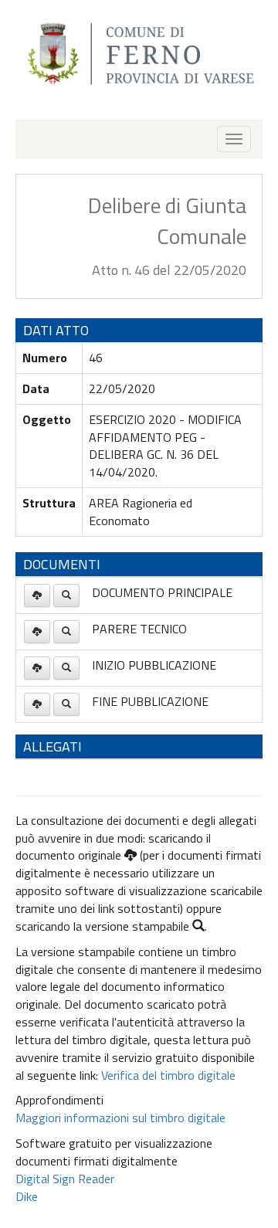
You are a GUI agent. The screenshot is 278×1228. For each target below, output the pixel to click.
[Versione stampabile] (66, 595)
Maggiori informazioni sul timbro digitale (120, 1117)
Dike (26, 1196)
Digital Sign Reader (64, 1178)
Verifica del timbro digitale (168, 1075)
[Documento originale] (37, 595)
